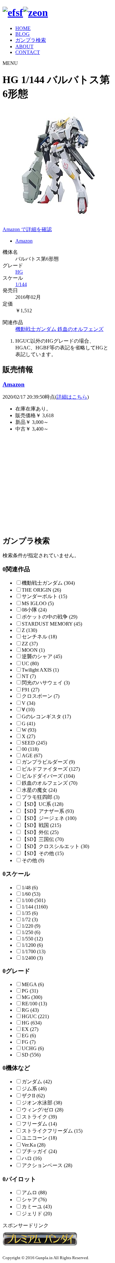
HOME (23, 28)
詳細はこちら (72, 397)
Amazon (24, 241)
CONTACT (27, 52)
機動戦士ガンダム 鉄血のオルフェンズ (59, 329)
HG (19, 272)
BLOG (22, 34)
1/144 (21, 284)
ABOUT (24, 46)
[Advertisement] (57, 483)
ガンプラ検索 (30, 40)
